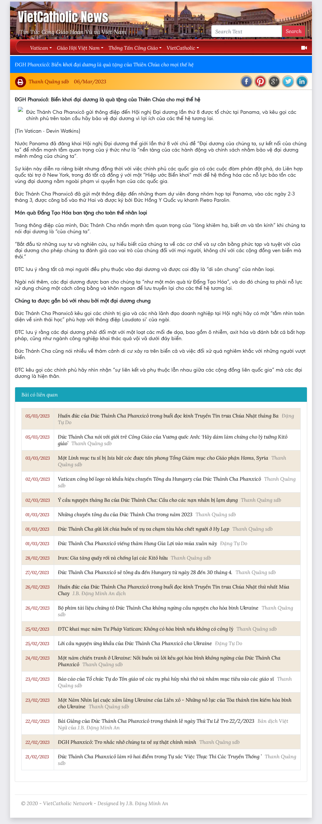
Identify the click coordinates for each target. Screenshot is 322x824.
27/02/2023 (37, 572)
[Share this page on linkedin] (302, 81)
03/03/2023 (37, 458)
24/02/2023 (37, 658)
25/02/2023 (37, 629)
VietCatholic (181, 47)
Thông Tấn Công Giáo (133, 47)
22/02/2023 (37, 721)
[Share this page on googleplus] (274, 81)
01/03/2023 (37, 514)
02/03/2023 (37, 479)
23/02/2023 (37, 679)
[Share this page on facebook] (246, 81)
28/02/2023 (37, 558)
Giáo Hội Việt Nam (78, 47)
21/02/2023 (37, 757)
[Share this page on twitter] (288, 81)
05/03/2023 (37, 416)
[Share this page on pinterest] (260, 81)
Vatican (39, 47)
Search (294, 31)
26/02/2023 (37, 587)
